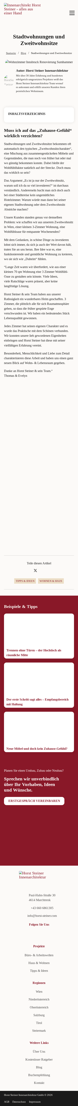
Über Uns (39, 1051)
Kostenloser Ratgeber (39, 1059)
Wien (39, 991)
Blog (23, 53)
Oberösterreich (39, 1007)
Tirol (39, 1023)
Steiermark (39, 1030)
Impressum (35, 1101)
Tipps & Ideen (25, 580)
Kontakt (39, 1082)
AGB (6, 1101)
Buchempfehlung (39, 1075)
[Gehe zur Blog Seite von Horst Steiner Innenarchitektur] (33, 934)
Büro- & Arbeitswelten (39, 955)
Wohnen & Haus (51, 580)
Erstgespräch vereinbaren (34, 801)
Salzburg (39, 1015)
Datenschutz (19, 1101)
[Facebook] (28, 570)
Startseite (11, 53)
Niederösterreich (39, 999)
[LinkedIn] (42, 570)
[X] (35, 570)
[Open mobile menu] (72, 13)
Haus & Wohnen (39, 963)
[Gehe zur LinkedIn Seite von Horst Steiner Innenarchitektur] (6, 934)
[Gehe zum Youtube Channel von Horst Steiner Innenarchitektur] (13, 934)
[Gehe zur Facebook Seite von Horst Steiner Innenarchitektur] (20, 934)
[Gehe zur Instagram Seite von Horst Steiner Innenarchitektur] (26, 934)
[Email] (49, 570)
